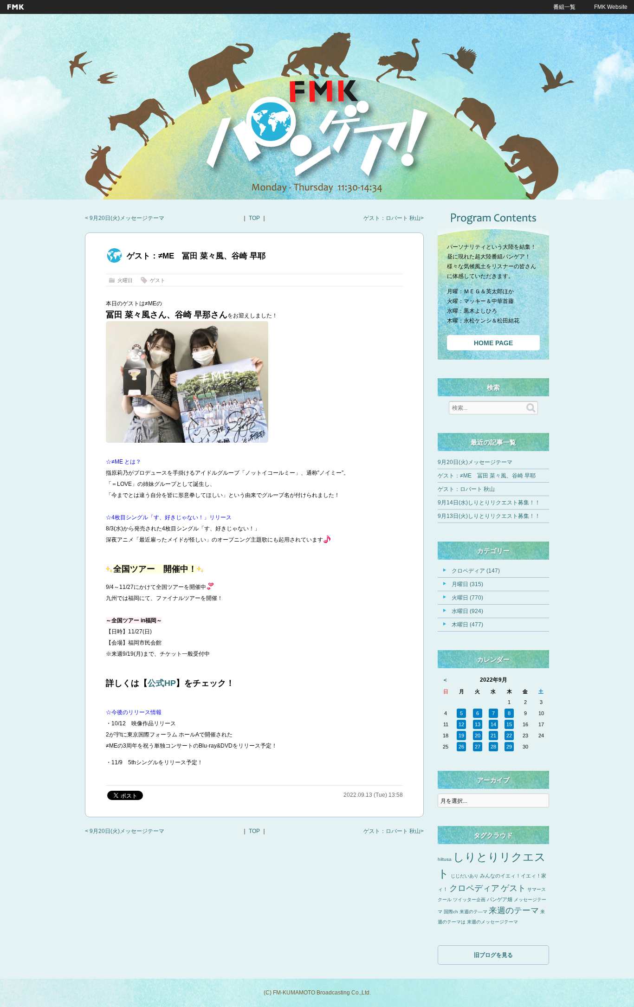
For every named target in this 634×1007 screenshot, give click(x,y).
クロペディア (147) (476, 571)
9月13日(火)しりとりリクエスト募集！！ (489, 516)
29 (509, 746)
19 (461, 735)
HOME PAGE (493, 343)
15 (509, 724)
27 (477, 746)
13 (477, 724)
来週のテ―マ (473, 911)
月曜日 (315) (467, 584)
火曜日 (125, 280)
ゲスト (157, 280)
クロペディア (474, 888)
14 (493, 724)
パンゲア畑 (499, 899)
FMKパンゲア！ (317, 134)
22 (509, 735)
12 (461, 724)
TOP (254, 218)
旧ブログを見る (493, 955)
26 (461, 746)
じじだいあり (465, 875)
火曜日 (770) (467, 597)
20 (477, 735)
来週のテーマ (514, 910)
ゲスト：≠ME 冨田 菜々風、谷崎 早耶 (487, 475)
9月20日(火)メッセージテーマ (126, 218)
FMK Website (611, 7)
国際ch (451, 911)
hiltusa (445, 859)
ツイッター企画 (469, 899)
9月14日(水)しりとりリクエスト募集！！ (489, 502)
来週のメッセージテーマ (492, 921)
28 (493, 746)
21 (493, 735)
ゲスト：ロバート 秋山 (392, 218)
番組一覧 (564, 7)
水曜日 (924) (467, 611)
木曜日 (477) (467, 624)
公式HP (162, 683)
